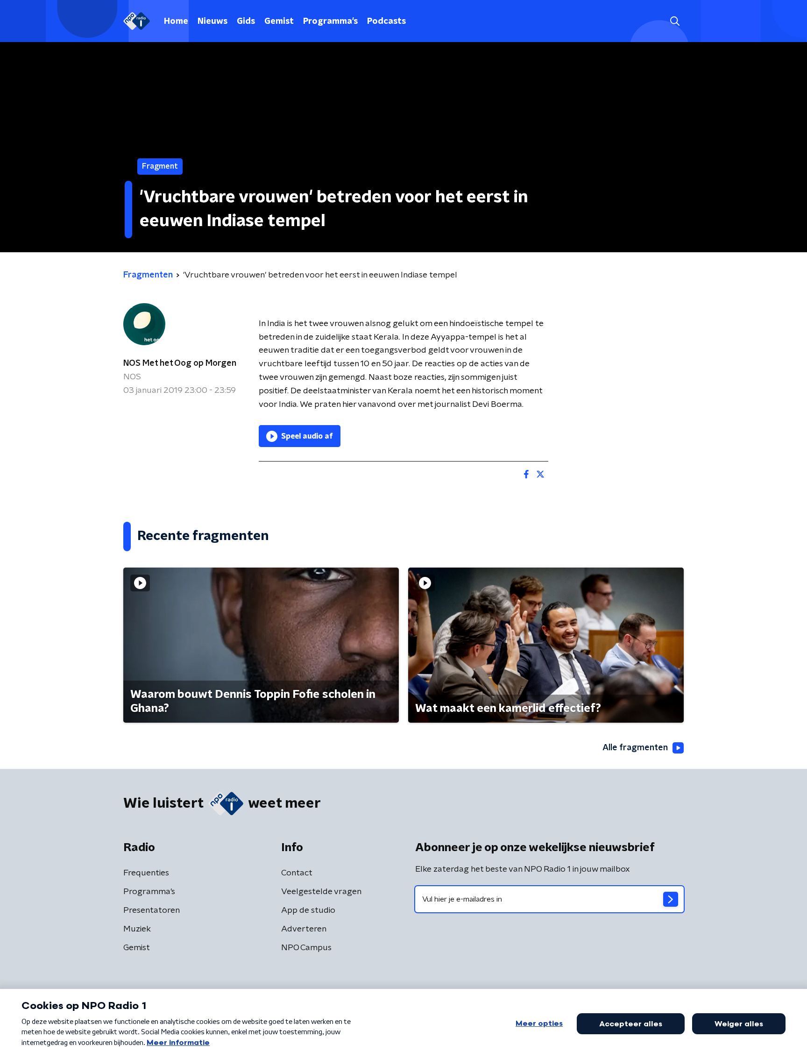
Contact (296, 873)
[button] (674, 21)
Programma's (330, 21)
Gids (246, 21)
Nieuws (212, 21)
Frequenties (146, 873)
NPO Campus (306, 948)
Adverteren (303, 929)
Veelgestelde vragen (321, 892)
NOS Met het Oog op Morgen (179, 363)
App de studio (308, 910)
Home (176, 21)
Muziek (137, 929)
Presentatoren (151, 910)
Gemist (279, 21)
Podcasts (386, 21)
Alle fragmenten (635, 748)
